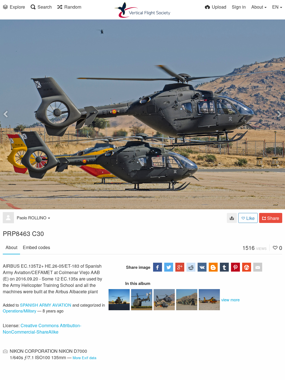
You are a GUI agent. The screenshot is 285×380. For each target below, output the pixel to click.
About (11, 247)
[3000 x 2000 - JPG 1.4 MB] (232, 218)
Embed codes (36, 247)
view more (230, 299)
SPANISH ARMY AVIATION (45, 305)
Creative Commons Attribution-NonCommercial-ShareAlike (42, 328)
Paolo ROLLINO (31, 217)
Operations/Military (19, 311)
